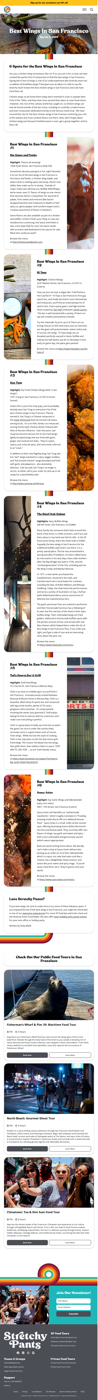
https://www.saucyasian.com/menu (56, 879)
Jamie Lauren (80, 309)
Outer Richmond (22, 419)
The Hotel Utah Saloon (51, 514)
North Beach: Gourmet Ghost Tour (31, 1118)
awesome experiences (33, 913)
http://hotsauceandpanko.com (27, 241)
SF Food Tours (60, 1333)
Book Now (27, 1055)
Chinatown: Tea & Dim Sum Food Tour (33, 1212)
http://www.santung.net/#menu (28, 483)
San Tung (16, 383)
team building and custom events (70, 916)
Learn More (78, 1055)
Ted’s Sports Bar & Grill (25, 675)
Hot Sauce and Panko (23, 155)
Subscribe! (73, 1314)
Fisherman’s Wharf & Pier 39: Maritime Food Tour (41, 1024)
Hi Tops (41, 272)
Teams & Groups (14, 1359)
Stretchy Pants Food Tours (40, 1396)
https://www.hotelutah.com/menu (56, 644)
